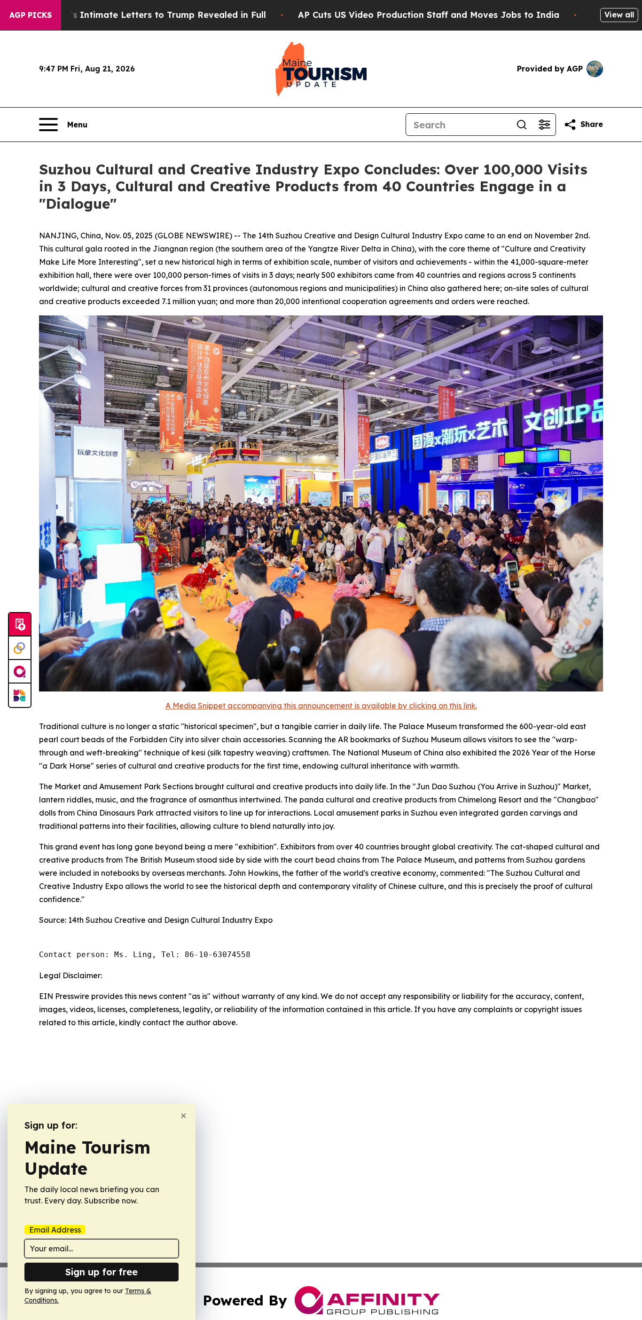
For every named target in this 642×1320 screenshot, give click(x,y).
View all (619, 14)
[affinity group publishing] (20, 672)
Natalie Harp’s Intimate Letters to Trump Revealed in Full (140, 14)
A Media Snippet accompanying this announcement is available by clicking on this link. (321, 705)
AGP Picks (30, 15)
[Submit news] (20, 624)
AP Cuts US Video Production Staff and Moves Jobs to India (428, 14)
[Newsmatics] (20, 695)
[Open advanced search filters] (544, 124)
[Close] (183, 1115)
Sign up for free (101, 1272)
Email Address (55, 1229)
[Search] (521, 124)
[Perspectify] (20, 648)
